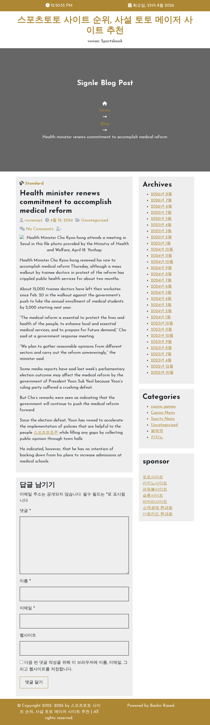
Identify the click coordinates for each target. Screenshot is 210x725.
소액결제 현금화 (158, 508)
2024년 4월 (161, 299)
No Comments (40, 229)
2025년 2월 (161, 237)
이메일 (27, 608)
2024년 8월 (161, 274)
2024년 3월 (161, 305)
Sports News (163, 419)
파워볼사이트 (155, 490)
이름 (25, 581)
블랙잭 (157, 431)
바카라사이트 (155, 502)
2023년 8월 (161, 348)
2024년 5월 (161, 293)
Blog (105, 124)
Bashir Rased (162, 706)
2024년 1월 (161, 317)
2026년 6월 (161, 207)
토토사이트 (153, 477)
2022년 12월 (162, 367)
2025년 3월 (161, 231)
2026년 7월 (161, 200)
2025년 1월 (161, 243)
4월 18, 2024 (61, 220)
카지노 (157, 437)
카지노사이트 (155, 483)
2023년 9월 (161, 342)
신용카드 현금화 (158, 514)
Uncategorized (94, 220)
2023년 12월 (162, 323)
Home (104, 110)
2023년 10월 (162, 336)
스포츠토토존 (46, 433)
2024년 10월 (162, 262)
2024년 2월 (161, 311)
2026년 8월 (161, 194)
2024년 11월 (161, 256)
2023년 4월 (161, 360)
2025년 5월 (161, 219)
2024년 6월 (161, 287)
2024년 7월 (161, 280)
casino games (163, 407)
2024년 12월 (162, 250)
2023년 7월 (161, 354)
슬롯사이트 (153, 496)
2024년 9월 (161, 268)
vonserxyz (34, 220)
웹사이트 (28, 635)
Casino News (163, 413)
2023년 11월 (161, 330)
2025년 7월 (161, 213)
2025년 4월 (161, 225)
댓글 (25, 511)
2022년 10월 (162, 373)
